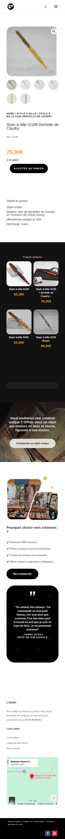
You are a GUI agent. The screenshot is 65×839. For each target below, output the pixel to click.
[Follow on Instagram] (54, 833)
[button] (54, 31)
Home (10, 113)
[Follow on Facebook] (47, 833)
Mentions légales (14, 821)
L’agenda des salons (17, 743)
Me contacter (22, 574)
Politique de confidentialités (33, 821)
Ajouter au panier (29, 168)
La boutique (12, 737)
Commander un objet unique (32, 443)
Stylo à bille (26, 113)
